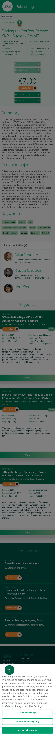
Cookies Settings (27, 712)
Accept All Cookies (27, 730)
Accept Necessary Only (27, 721)
